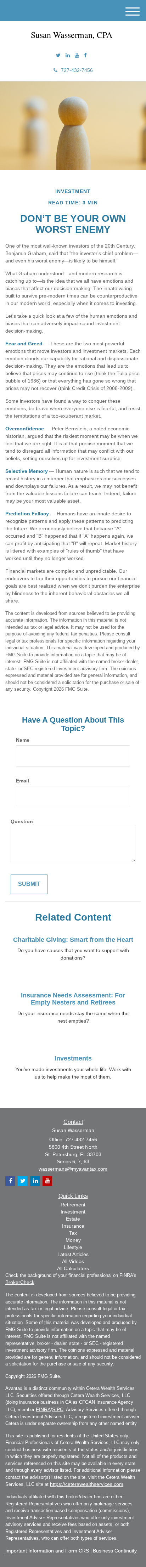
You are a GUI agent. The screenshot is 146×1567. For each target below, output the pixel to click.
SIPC (57, 1409)
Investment (73, 1212)
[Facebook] (85, 55)
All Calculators (73, 1268)
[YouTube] (77, 55)
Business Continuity (115, 1551)
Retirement (73, 1204)
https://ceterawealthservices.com (86, 1484)
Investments (73, 1058)
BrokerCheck (19, 1282)
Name (22, 740)
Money (73, 1240)
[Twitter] (58, 55)
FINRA (43, 1409)
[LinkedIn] (68, 55)
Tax (73, 1233)
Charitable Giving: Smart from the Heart (73, 939)
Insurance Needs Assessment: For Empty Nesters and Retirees (73, 999)
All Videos (73, 1261)
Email (22, 781)
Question (22, 821)
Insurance (73, 1226)
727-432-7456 (77, 70)
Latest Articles (73, 1254)
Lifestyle (73, 1247)
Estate (73, 1219)
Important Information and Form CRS (47, 1551)
